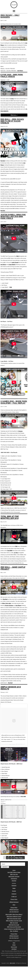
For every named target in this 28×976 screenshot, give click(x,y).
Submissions (14, 878)
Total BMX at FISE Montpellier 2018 (10, 517)
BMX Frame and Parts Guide (14, 927)
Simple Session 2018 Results (11, 687)
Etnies (13, 945)
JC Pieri (16, 552)
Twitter (13, 888)
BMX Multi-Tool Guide (14, 925)
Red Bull (3, 161)
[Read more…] (14, 115)
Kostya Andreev (9, 605)
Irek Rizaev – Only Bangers (10, 16)
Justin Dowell (14, 262)
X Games (20, 431)
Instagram (14, 894)
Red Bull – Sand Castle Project (13, 568)
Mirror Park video (6, 603)
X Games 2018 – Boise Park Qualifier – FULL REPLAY (14, 402)
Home (14, 870)
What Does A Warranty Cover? (14, 916)
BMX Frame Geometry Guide (14, 918)
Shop (14, 905)
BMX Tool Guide (14, 923)
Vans (14, 943)
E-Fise (12, 98)
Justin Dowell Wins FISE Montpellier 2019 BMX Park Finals (13, 216)
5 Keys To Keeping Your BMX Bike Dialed (14, 929)
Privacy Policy (14, 899)
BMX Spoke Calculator (14, 876)
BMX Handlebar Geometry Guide (14, 920)
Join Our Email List (13, 911)
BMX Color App (14, 874)
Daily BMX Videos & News (14, 872)
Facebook (14, 885)
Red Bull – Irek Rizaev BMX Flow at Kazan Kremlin (12, 121)
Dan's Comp (14, 947)
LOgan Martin (12, 264)
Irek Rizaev (20, 70)
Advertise (14, 880)
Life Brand (13, 949)
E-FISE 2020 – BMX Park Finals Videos (12, 76)
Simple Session (12, 744)
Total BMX (9, 550)
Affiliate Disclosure (13, 902)
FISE (17, 256)
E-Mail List (14, 896)
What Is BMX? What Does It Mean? (14, 914)
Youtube (14, 891)
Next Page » (19, 857)
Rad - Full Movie (14, 931)
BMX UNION (14, 4)
